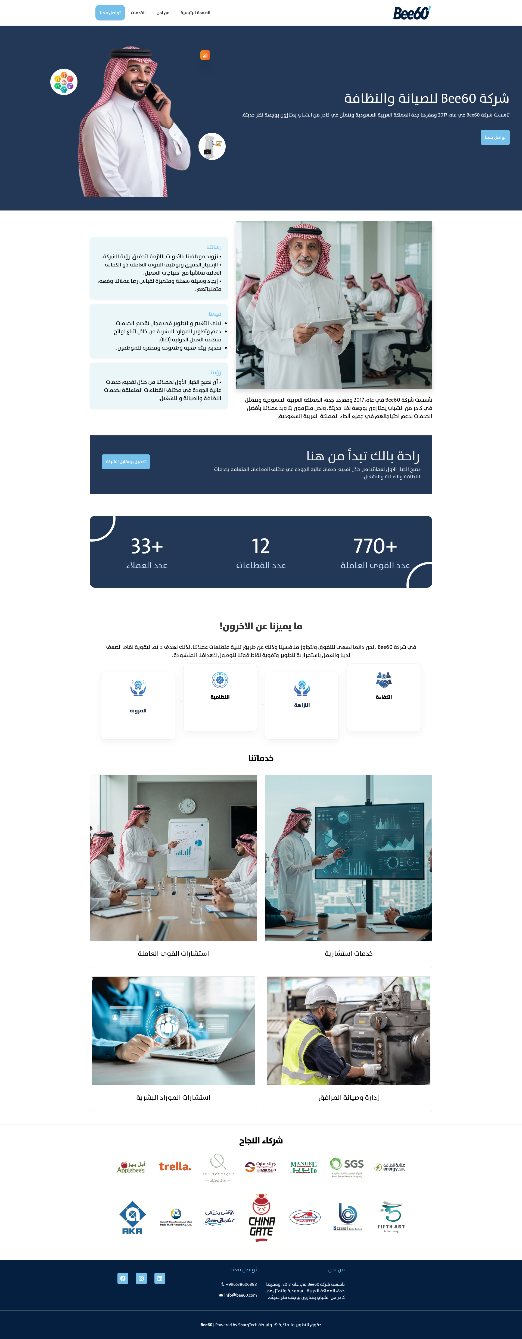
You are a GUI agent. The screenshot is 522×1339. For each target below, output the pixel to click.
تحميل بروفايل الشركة (126, 461)
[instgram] (141, 1278)
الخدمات (138, 12)
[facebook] (122, 1278)
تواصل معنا (110, 12)
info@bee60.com (240, 1295)
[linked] (159, 1278)
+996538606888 (241, 1284)
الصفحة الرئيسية (195, 12)
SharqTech (247, 1325)
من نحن (163, 12)
